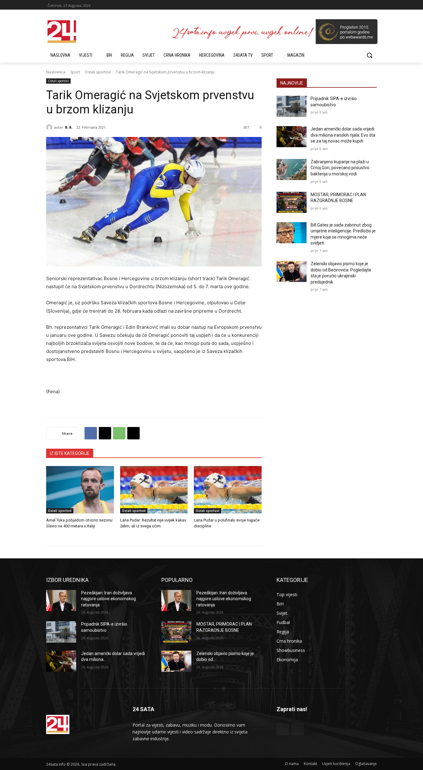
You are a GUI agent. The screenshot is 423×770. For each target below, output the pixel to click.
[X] (105, 433)
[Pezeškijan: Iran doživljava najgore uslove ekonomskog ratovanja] (61, 600)
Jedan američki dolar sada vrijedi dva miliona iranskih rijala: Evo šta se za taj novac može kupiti (343, 134)
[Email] (133, 433)
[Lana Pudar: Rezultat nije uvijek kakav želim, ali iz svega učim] (154, 489)
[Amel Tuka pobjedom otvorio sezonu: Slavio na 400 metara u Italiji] (80, 489)
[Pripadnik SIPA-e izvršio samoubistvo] (292, 106)
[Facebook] (91, 433)
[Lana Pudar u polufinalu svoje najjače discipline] (228, 489)
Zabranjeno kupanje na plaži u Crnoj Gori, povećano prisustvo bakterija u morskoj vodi (340, 167)
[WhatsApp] (119, 433)
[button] (369, 55)
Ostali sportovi (98, 72)
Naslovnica (55, 72)
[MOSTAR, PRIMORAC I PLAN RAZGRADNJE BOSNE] (292, 202)
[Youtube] (298, 729)
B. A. (68, 127)
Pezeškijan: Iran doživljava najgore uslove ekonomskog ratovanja (108, 598)
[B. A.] (50, 127)
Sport (75, 72)
